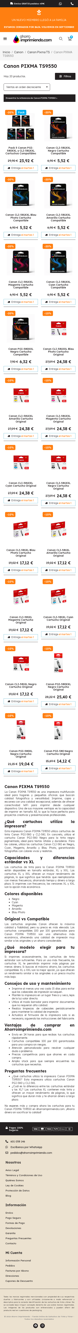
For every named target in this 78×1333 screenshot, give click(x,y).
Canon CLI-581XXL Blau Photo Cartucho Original (58, 351)
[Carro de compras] (70, 39)
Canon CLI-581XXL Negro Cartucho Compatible (58, 150)
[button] (61, 39)
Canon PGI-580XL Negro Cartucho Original (20, 753)
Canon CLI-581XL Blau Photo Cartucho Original (20, 552)
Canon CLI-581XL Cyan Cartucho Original (58, 618)
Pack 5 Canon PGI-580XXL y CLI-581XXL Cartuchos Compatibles (20, 150)
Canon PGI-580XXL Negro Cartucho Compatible (20, 351)
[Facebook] (35, 1326)
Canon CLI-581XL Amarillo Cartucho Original (58, 552)
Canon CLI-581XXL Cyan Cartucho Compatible (58, 284)
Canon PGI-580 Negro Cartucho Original (58, 752)
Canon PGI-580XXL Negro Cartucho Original (58, 687)
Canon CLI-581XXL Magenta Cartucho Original (58, 418)
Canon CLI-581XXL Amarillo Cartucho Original (21, 418)
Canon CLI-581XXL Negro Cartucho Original (58, 485)
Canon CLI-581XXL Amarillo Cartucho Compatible (58, 217)
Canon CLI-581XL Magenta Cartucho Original (20, 619)
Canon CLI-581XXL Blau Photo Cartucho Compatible (20, 217)
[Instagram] (42, 1326)
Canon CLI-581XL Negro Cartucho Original (20, 686)
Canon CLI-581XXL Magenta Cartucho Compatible (20, 284)
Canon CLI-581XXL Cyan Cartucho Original (20, 484)
